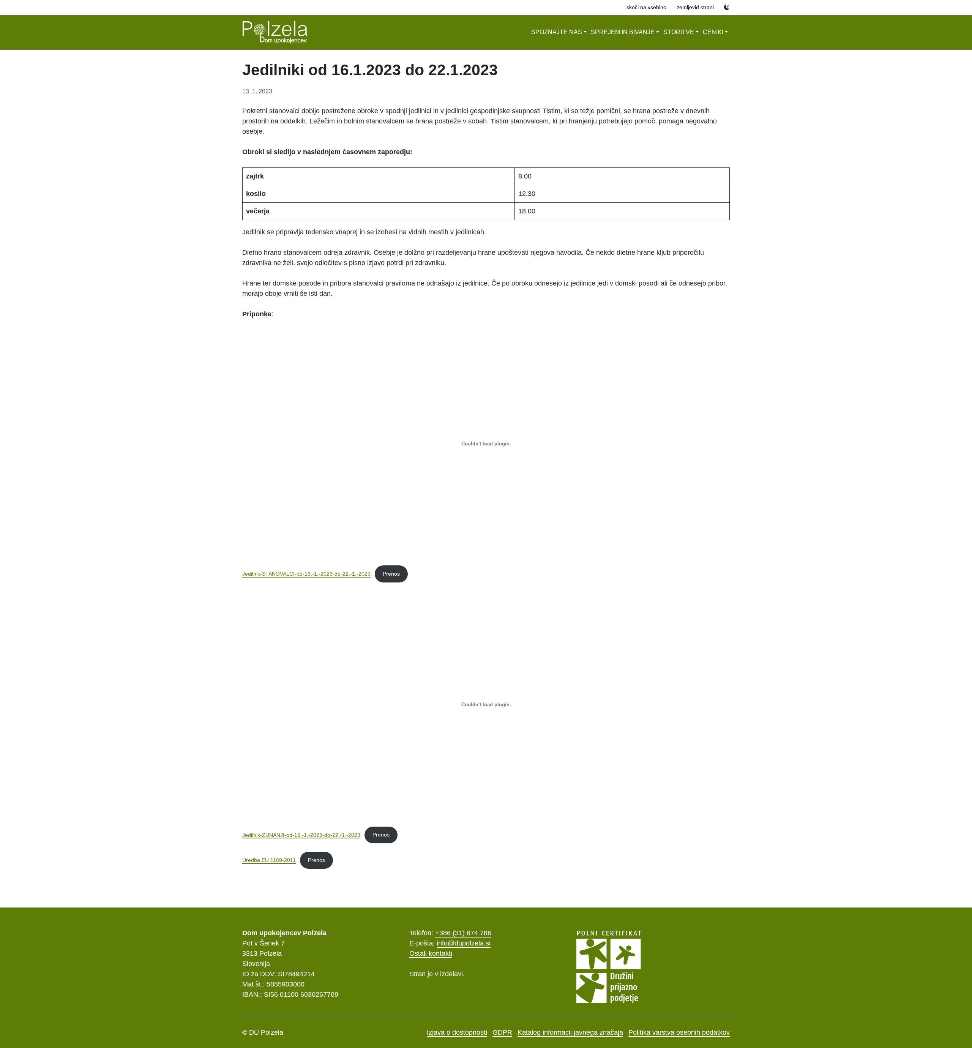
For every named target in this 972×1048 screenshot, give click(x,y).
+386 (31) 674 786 (463, 933)
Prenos (391, 574)
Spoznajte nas (556, 32)
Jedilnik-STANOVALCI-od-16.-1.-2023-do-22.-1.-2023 (306, 574)
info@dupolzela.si (464, 943)
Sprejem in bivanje (623, 32)
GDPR (502, 1032)
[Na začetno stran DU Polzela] (275, 32)
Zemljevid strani (695, 7)
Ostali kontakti (430, 953)
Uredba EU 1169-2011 (269, 860)
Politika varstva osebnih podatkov (679, 1032)
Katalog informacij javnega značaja (570, 1032)
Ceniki (713, 32)
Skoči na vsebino (646, 7)
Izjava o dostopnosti (457, 1032)
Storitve (678, 32)
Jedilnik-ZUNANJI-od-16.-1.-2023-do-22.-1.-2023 (301, 835)
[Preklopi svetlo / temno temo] (727, 7)
